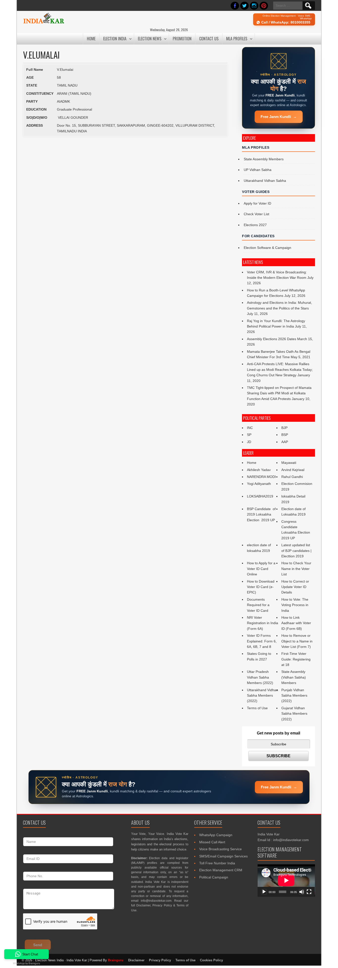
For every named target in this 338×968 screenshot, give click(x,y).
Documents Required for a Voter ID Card (258, 605)
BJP (284, 428)
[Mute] (301, 891)
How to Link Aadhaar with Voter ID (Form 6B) (296, 623)
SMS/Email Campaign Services (223, 856)
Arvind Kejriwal (292, 470)
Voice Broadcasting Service (220, 849)
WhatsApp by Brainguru (26, 963)
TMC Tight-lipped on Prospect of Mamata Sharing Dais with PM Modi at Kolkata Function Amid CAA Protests (279, 393)
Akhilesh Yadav (259, 470)
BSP (284, 435)
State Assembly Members (264, 159)
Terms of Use (257, 708)
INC (250, 428)
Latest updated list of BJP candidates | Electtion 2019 (296, 550)
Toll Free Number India (217, 863)
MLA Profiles (236, 39)
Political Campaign (213, 877)
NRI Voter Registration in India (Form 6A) (262, 623)
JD (249, 442)
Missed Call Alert (212, 842)
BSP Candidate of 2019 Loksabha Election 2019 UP (262, 514)
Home (91, 39)
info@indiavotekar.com (156, 900)
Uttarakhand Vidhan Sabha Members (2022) (262, 695)
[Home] (43, 23)
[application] (286, 880)
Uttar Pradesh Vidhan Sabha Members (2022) (260, 677)
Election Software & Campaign (267, 248)
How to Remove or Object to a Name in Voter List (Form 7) (297, 641)
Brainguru (115, 960)
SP (249, 435)
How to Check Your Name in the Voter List (296, 568)
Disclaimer (143, 905)
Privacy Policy (162, 905)
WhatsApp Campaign (215, 835)
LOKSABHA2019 (260, 496)
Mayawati (288, 463)
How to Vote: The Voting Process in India (294, 605)
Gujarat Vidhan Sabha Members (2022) (294, 713)
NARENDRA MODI (261, 477)
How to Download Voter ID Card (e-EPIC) (260, 586)
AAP (284, 442)
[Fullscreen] (309, 891)
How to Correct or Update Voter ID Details (295, 586)
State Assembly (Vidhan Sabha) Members (293, 677)
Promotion (182, 39)
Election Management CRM (220, 870)
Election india (114, 39)
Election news (149, 39)
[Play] (264, 891)
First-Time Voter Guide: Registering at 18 (296, 659)
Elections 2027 (255, 225)
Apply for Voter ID (257, 203)
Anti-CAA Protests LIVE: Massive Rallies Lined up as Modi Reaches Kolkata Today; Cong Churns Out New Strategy (280, 369)
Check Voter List (256, 214)
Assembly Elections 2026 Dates (271, 339)
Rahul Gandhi (292, 477)
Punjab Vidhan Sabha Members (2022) (294, 695)
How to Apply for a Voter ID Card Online (261, 568)
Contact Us (208, 39)
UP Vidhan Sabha (257, 170)
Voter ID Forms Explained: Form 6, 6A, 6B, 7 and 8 (262, 641)
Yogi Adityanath (259, 484)
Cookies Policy (211, 960)
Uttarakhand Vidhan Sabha (265, 181)
